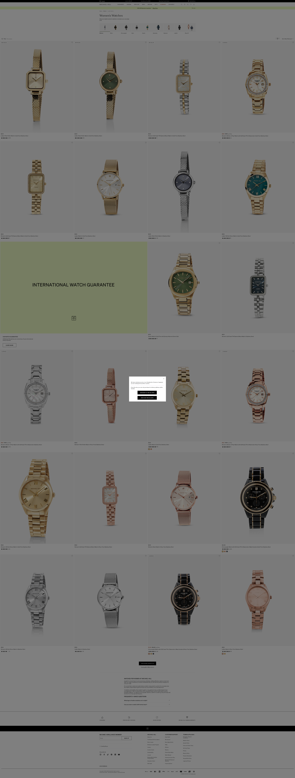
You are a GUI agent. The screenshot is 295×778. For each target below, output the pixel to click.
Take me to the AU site (147, 392)
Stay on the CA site (147, 397)
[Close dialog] (164, 379)
